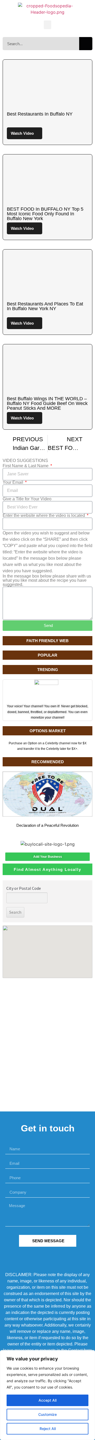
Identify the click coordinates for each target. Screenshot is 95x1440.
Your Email (13, 482)
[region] (47, 1395)
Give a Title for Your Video (27, 499)
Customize (47, 1414)
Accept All (47, 1400)
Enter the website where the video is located (44, 515)
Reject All (48, 1428)
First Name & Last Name (26, 466)
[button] (47, 24)
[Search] (85, 43)
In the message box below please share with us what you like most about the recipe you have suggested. (47, 580)
